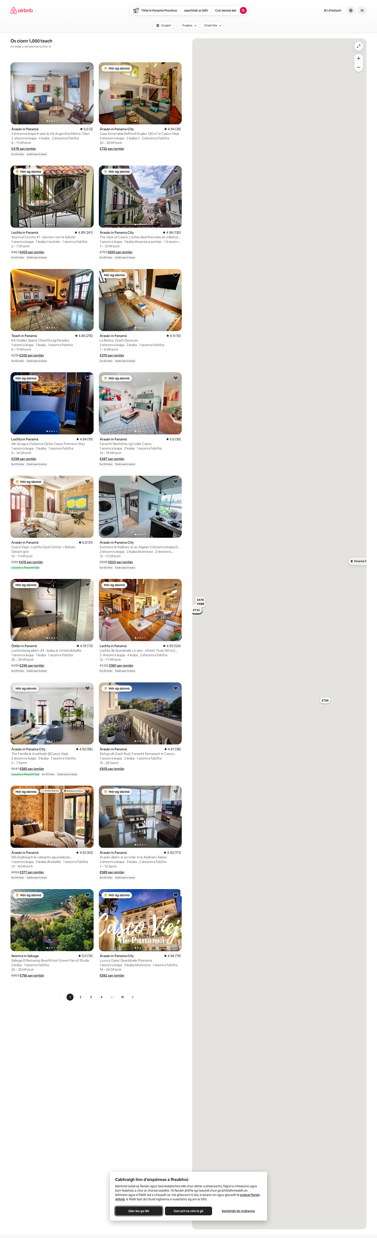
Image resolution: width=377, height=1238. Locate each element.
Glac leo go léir (138, 1211)
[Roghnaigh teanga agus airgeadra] (350, 10)
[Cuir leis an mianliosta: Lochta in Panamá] (87, 171)
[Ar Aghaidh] (132, 997)
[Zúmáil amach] (358, 67)
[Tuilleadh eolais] (50, 46)
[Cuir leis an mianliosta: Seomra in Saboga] (87, 894)
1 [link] (70, 997)
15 (122, 997)
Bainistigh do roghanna (238, 1211)
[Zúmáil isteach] (358, 58)
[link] (60, 997)
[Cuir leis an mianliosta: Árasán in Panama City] (175, 67)
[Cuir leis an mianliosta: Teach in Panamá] (87, 274)
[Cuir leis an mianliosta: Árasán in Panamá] (87, 67)
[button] (23, 149)
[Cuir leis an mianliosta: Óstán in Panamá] (87, 584)
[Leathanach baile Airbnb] (21, 10)
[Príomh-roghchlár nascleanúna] (362, 10)
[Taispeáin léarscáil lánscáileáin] (358, 46)
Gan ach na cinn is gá (188, 1211)
